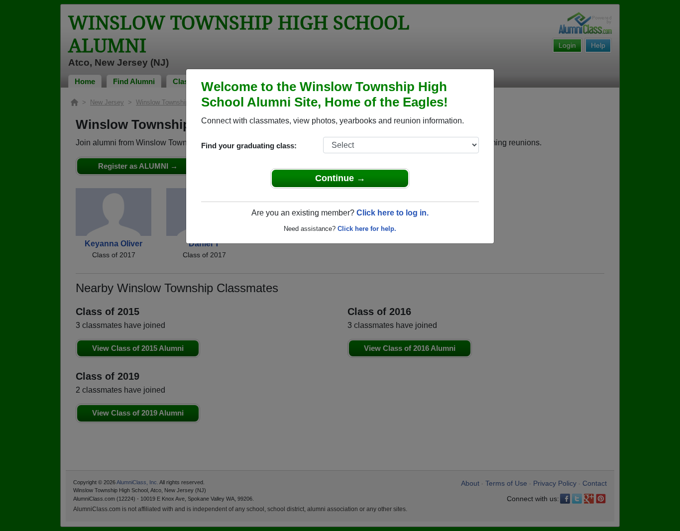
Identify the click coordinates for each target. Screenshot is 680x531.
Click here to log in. (392, 213)
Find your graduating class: (249, 145)
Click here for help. (367, 228)
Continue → (340, 178)
